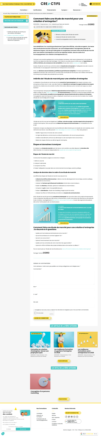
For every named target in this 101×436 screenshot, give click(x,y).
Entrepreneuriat (14, 13)
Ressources (76, 10)
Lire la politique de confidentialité (9, 424)
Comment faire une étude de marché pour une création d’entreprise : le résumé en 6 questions (17, 39)
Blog (9, 13)
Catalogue (39, 413)
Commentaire (37, 269)
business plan (76, 63)
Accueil (5, 13)
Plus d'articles (62, 361)
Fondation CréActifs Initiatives (57, 424)
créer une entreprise (52, 92)
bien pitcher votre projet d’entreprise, (63, 200)
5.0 (84, 434)
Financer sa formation (40, 416)
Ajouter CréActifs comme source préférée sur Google (49, 27)
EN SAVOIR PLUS (64, 117)
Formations (23, 10)
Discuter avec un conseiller (14, 21)
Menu (8, 7)
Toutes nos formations (12, 17)
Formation (61, 102)
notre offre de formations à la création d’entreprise (76, 249)
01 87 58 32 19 (96, 4)
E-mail (35, 294)
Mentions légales (67, 430)
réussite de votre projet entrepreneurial (70, 150)
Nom (35, 286)
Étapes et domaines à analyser (16, 35)
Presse (53, 419)
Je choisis (8, 429)
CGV (73, 430)
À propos (64, 10)
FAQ (76, 430)
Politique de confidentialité (84, 430)
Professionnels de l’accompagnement (42, 419)
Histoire (54, 415)
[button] (3, 433)
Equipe (53, 413)
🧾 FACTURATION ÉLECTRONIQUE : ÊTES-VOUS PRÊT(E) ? (17, 4)
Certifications (37, 10)
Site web (35, 302)
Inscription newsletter (72, 413)
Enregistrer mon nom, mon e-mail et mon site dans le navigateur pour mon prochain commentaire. (62, 310)
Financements (51, 10)
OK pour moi (23, 429)
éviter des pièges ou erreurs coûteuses (65, 130)
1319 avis (95, 433)
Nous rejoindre (56, 417)
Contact (54, 421)
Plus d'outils (63, 399)
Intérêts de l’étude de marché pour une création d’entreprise (17, 32)
